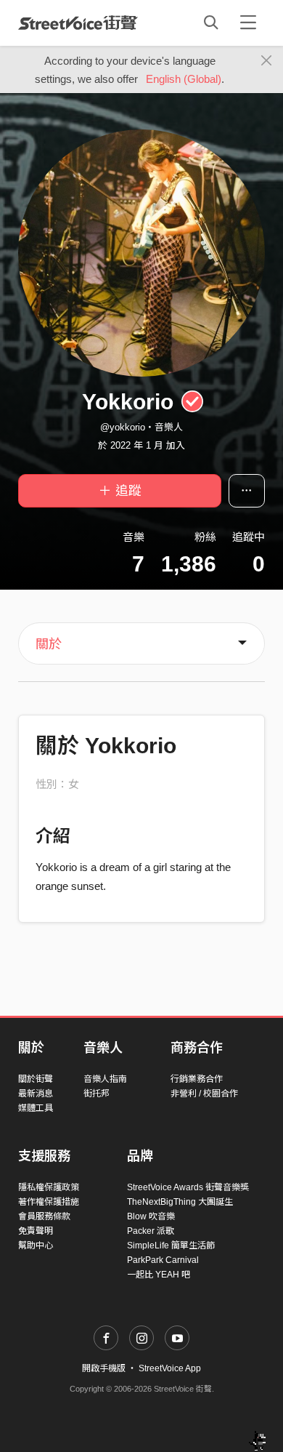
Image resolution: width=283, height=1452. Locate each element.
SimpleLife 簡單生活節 (171, 1245)
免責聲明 (35, 1231)
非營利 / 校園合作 (204, 1093)
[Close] (266, 61)
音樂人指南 (105, 1079)
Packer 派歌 (150, 1231)
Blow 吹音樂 (151, 1216)
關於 (49, 644)
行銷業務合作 (197, 1079)
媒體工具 (35, 1108)
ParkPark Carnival (163, 1260)
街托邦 (96, 1093)
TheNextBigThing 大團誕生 (180, 1202)
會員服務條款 (44, 1216)
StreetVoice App (170, 1368)
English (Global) (183, 79)
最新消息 (35, 1093)
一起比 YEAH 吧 (158, 1275)
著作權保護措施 (48, 1202)
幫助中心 (35, 1245)
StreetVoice (78, 22)
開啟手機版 (104, 1368)
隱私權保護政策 (48, 1187)
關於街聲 (35, 1079)
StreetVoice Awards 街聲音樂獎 (188, 1187)
